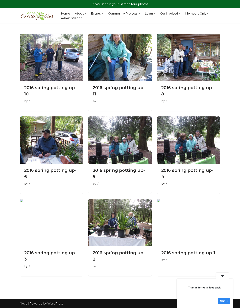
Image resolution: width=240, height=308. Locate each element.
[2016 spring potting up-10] (51, 57)
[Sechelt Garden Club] (37, 15)
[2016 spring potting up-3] (51, 222)
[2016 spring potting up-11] (120, 57)
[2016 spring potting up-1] (188, 222)
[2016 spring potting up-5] (120, 140)
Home (65, 13)
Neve (23, 303)
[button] (85, 13)
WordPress (55, 303)
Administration (71, 18)
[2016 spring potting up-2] (120, 222)
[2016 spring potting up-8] (188, 57)
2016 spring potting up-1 (188, 252)
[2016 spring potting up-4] (188, 140)
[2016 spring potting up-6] (51, 140)
